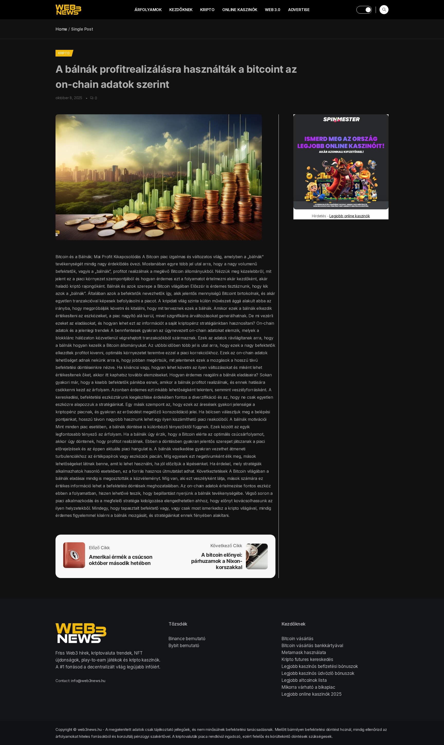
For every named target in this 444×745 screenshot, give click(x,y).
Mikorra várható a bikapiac (308, 687)
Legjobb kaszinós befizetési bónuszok (320, 666)
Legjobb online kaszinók (349, 216)
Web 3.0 (272, 10)
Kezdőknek (180, 10)
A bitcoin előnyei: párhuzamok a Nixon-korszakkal (216, 561)
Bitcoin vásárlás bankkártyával (312, 645)
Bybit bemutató (184, 645)
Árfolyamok (148, 10)
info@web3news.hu (88, 681)
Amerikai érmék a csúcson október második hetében (120, 560)
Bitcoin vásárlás (297, 638)
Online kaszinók (239, 10)
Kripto (207, 10)
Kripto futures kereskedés (307, 659)
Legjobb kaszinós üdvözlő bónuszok (318, 673)
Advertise (299, 10)
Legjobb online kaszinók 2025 (311, 694)
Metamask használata (304, 652)
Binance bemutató (187, 638)
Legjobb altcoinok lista (304, 680)
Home (61, 29)
